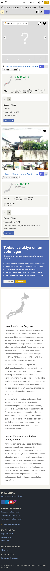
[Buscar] (47, 12)
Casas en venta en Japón (10, 512)
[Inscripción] (46, 2)
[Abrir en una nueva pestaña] (20, 70)
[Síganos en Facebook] (3, 503)
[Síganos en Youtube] (11, 503)
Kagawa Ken (6, 537)
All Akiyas (4, 550)
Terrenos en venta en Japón (11, 519)
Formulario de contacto (9, 558)
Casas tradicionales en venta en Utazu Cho (19, 66)
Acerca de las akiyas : (12, 496)
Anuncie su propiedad (10, 524)
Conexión (9, 281)
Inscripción (20, 281)
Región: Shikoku (7, 533)
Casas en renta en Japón (10, 515)
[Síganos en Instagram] (15, 503)
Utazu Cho (5, 540)
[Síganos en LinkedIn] (7, 503)
